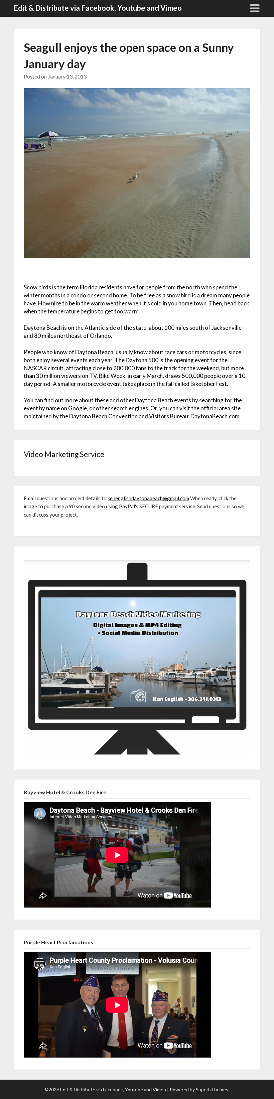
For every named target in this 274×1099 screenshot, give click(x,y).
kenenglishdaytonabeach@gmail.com (148, 498)
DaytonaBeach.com (215, 416)
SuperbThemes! (213, 1089)
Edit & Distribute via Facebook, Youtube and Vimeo (98, 7)
